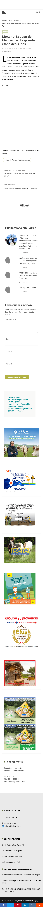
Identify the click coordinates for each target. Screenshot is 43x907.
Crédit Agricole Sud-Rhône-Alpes (14, 845)
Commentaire (11, 319)
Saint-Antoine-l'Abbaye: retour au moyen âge (20, 188)
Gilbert (8, 51)
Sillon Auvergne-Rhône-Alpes (19, 869)
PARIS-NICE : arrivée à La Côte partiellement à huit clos (28, 275)
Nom (8, 339)
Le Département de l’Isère (12, 862)
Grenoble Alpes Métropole (12, 851)
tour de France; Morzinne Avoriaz (18, 160)
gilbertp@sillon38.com (12, 826)
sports (5, 32)
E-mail (9, 351)
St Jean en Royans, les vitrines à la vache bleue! (19, 174)
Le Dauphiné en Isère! (28, 288)
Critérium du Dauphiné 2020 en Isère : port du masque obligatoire (28, 261)
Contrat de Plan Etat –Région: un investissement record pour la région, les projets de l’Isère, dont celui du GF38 (28, 242)
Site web (9, 364)
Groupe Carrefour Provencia (12, 856)
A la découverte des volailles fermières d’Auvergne (21, 874)
